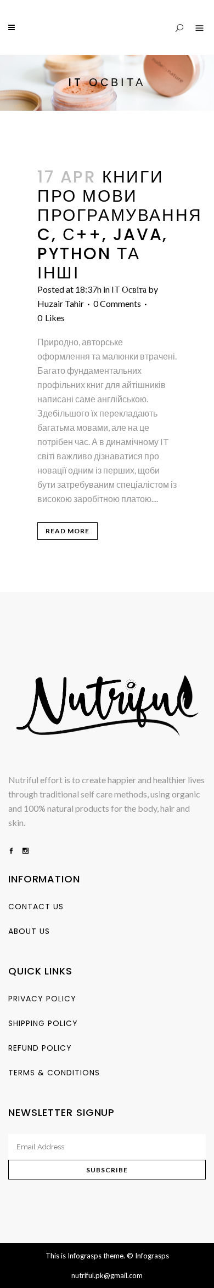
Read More (67, 531)
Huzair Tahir (60, 303)
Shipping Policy (43, 1023)
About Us (29, 931)
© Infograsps (148, 1255)
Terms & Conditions (54, 1072)
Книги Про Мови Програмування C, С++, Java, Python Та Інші (119, 224)
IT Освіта (129, 289)
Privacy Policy (42, 998)
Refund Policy (40, 1047)
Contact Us (36, 906)
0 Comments (117, 303)
